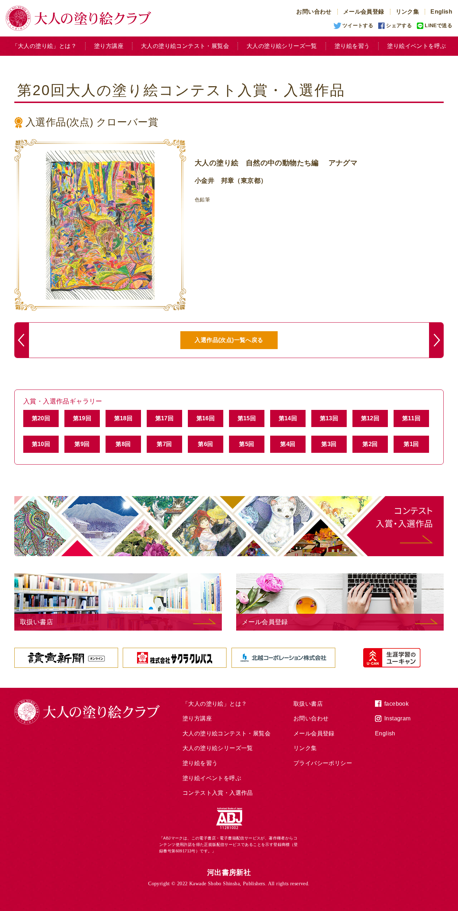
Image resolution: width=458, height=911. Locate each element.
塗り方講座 (108, 46)
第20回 (41, 418)
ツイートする (357, 25)
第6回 (205, 444)
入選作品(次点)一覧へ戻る (229, 340)
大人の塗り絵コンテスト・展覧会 (185, 46)
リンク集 (407, 12)
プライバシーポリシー (322, 763)
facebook (396, 704)
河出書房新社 (229, 872)
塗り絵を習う (352, 46)
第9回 (81, 444)
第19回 (82, 418)
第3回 (328, 444)
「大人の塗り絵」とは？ (44, 46)
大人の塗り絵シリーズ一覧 (282, 46)
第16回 (205, 418)
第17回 (164, 418)
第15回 (247, 418)
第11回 (411, 418)
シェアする (399, 25)
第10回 (41, 444)
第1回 (411, 444)
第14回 (288, 418)
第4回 (287, 444)
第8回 (123, 444)
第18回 (123, 418)
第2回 (369, 444)
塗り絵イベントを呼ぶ (416, 46)
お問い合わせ (313, 12)
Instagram (397, 718)
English (441, 12)
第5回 (246, 444)
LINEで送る (438, 25)
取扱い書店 (308, 704)
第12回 (370, 418)
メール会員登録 (363, 12)
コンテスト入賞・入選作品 (217, 793)
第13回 (329, 418)
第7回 (164, 444)
